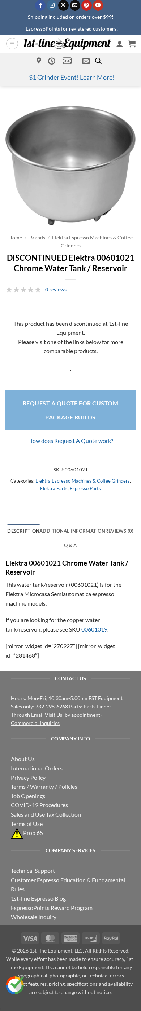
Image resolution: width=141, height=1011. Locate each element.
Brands (37, 238)
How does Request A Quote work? (70, 440)
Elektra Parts (54, 488)
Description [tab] (23, 531)
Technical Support (33, 870)
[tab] (119, 531)
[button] (12, 43)
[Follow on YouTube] (98, 5)
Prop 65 (33, 832)
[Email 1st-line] (67, 61)
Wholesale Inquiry (33, 916)
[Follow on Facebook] (40, 5)
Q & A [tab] (70, 545)
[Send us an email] (75, 5)
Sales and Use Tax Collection (46, 814)
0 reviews (56, 289)
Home (15, 238)
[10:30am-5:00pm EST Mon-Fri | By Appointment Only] (52, 61)
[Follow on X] (63, 5)
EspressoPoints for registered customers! (72, 29)
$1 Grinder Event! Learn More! (72, 77)
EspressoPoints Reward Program (52, 907)
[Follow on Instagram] (52, 5)
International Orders (37, 768)
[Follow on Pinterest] (86, 5)
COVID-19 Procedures (39, 804)
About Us (23, 758)
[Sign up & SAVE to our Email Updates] (86, 61)
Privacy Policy (28, 777)
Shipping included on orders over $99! (71, 17)
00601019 (94, 629)
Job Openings (28, 795)
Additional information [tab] (72, 531)
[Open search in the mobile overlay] (98, 61)
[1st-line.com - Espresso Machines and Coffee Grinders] (67, 44)
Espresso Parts (85, 488)
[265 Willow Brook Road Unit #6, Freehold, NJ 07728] (40, 61)
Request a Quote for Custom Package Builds (70, 410)
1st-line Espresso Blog (38, 898)
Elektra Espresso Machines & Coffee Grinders (82, 481)
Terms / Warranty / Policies (44, 786)
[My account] (119, 44)
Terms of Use (27, 823)
